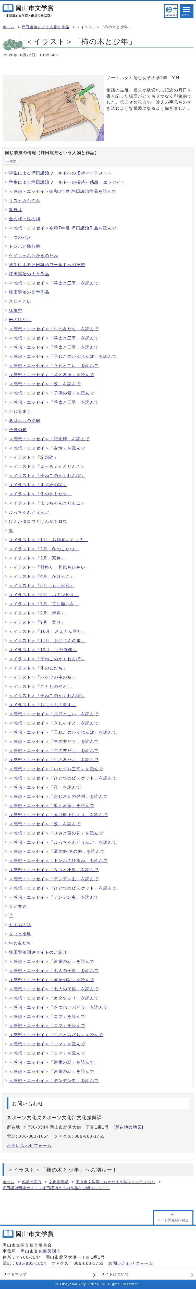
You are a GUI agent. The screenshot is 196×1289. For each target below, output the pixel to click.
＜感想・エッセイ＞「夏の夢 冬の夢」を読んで (57, 851)
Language (171, 14)
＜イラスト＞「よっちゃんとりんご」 (47, 466)
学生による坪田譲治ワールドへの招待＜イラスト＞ (60, 173)
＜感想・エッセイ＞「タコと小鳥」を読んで (54, 870)
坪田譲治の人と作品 (29, 274)
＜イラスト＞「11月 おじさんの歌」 (47, 640)
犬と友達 (18, 906)
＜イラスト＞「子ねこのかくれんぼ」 (47, 475)
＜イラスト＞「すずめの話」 (38, 485)
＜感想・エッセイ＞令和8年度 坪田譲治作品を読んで (62, 191)
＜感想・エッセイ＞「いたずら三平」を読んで (56, 769)
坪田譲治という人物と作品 (45, 27)
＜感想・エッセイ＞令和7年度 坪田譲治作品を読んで (62, 228)
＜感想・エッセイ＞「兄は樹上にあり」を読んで (58, 815)
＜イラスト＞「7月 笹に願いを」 (44, 604)
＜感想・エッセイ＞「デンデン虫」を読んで (54, 879)
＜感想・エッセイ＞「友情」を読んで (47, 448)
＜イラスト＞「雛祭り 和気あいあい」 (49, 567)
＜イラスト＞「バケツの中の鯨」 (42, 677)
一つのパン (20, 237)
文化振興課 (59, 1182)
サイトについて (115, 1274)
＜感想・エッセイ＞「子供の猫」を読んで (51, 393)
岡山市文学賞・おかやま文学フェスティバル (115, 1182)
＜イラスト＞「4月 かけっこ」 (42, 576)
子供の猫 (18, 430)
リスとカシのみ (24, 200)
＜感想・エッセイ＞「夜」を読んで (45, 384)
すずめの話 (20, 925)
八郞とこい (20, 301)
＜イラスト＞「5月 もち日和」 (42, 585)
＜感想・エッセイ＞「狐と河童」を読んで (51, 805)
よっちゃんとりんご (29, 512)
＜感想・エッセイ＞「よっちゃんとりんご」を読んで (63, 842)
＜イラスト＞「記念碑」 (33, 457)
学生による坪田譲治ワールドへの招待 (47, 265)
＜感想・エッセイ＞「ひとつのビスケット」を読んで (63, 778)
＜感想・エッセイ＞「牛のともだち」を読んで (56, 1035)
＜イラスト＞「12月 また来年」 (43, 650)
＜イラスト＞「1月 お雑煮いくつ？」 (48, 540)
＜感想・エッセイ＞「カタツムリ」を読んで (54, 998)
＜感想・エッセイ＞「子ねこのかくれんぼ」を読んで (63, 356)
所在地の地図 (128, 1127)
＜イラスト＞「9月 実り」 (37, 622)
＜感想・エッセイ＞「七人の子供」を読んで (54, 970)
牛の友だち (20, 943)
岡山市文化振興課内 (40, 1251)
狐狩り (15, 210)
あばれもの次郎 (24, 420)
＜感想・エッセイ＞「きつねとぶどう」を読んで (58, 1007)
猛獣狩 (15, 310)
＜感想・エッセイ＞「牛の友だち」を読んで (54, 329)
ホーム (9, 27)
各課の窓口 (32, 1182)
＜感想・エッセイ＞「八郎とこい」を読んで (54, 365)
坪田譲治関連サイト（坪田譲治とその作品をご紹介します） (56, 1188)
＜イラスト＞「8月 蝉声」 (37, 613)
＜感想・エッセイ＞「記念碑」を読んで (49, 439)
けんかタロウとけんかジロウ (38, 521)
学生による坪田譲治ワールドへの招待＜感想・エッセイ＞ (67, 182)
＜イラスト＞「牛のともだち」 (40, 494)
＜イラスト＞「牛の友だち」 (38, 668)
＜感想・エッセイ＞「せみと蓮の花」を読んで (56, 833)
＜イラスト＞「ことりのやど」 (40, 686)
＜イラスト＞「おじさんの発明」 (42, 705)
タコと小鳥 (20, 934)
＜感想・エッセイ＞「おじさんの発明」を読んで (58, 796)
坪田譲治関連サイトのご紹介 (38, 952)
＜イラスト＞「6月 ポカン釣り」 (44, 595)
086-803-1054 (31, 1263)
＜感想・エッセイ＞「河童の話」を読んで (51, 961)
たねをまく (20, 411)
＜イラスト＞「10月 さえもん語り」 (47, 631)
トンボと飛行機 (24, 246)
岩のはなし (20, 320)
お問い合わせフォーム (29, 1145)
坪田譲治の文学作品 (29, 292)
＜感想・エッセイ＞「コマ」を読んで (47, 1016)
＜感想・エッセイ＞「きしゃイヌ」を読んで (54, 723)
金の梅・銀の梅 (24, 219)
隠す (13, 161)
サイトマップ (15, 1274)
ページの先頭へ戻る (173, 1220)
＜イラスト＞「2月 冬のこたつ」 (44, 549)
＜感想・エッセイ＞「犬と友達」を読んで (51, 375)
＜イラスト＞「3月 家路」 (37, 558)
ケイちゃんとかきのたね (33, 255)
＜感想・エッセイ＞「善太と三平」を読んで (54, 283)
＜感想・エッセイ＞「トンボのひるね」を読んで (58, 860)
